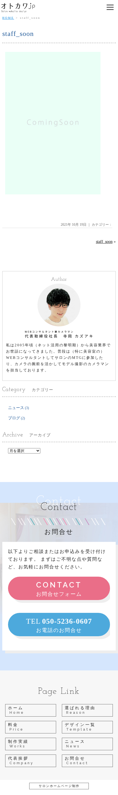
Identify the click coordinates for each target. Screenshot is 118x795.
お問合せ (76, 760)
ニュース (16, 408)
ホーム (16, 710)
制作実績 (18, 743)
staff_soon (104, 241)
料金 (16, 727)
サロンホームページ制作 (59, 786)
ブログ (14, 418)
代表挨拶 (21, 760)
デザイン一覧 (80, 727)
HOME (8, 17)
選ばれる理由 (80, 710)
